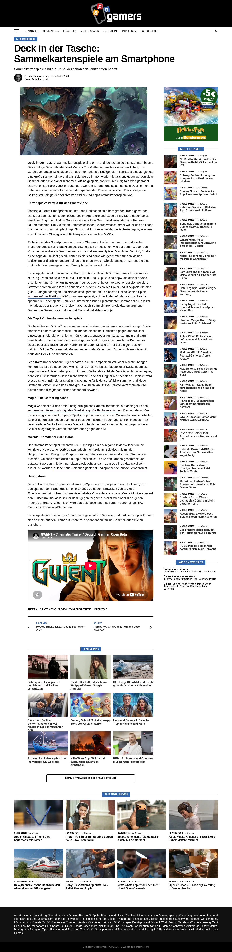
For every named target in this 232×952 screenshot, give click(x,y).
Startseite (32, 31)
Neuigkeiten (51, 31)
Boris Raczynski (40, 79)
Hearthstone (48, 609)
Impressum (129, 31)
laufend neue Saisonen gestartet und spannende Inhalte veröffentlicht (100, 468)
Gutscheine (110, 31)
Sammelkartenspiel (81, 609)
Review (63, 609)
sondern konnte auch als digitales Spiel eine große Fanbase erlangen (75, 410)
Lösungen (69, 31)
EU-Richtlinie (149, 31)
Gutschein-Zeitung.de (177, 569)
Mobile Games (90, 31)
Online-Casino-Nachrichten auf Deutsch (187, 583)
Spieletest (101, 609)
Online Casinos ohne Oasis (180, 576)
